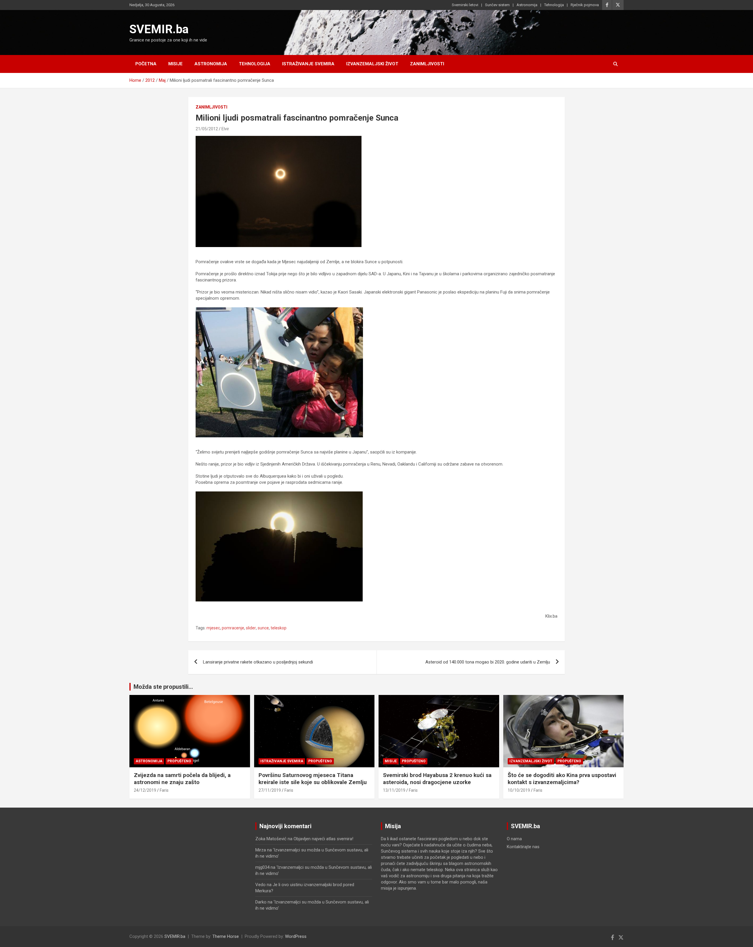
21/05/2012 (207, 128)
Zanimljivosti (427, 63)
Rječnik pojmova (585, 5)
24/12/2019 (145, 790)
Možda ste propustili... (163, 686)
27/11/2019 (270, 790)
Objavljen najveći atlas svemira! (323, 838)
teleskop (278, 628)
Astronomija (527, 5)
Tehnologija (554, 5)
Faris (164, 790)
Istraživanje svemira (308, 63)
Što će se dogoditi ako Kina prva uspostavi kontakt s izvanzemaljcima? (562, 779)
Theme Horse (225, 936)
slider (251, 628)
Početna (145, 63)
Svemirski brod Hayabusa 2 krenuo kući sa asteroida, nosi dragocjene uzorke (437, 779)
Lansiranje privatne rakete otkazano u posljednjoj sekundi (258, 662)
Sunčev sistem (497, 5)
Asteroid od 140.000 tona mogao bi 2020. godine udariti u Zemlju (487, 662)
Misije (175, 63)
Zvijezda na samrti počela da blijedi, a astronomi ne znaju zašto (182, 779)
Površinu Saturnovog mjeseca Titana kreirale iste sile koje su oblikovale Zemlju (313, 779)
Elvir (225, 128)
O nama (514, 838)
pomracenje (233, 628)
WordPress (295, 936)
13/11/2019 (394, 790)
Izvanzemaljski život (372, 63)
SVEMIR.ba (159, 29)
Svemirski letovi (465, 5)
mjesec (213, 628)
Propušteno (179, 761)
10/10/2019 (519, 790)
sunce (263, 628)
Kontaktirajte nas (523, 846)
